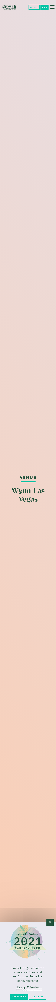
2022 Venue (34, 7)
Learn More (19, 996)
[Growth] (9, 7)
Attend (44, 7)
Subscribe (38, 996)
